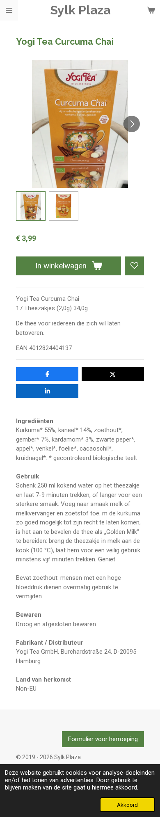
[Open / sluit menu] (9, 10)
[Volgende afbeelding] (131, 124)
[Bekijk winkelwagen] (151, 10)
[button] (31, 206)
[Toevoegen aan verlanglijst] (134, 266)
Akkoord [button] (127, 804)
